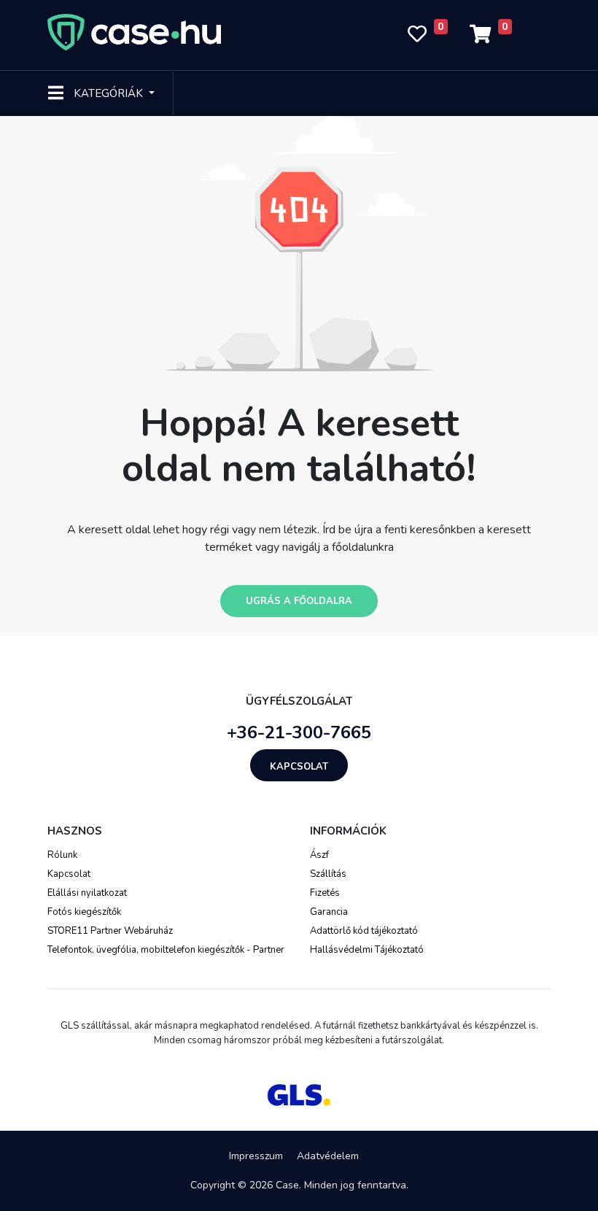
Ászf (319, 855)
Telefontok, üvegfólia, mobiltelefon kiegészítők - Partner (165, 949)
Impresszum (256, 1156)
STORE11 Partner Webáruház (110, 930)
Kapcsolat (299, 766)
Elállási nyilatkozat (87, 892)
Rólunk (62, 855)
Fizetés (325, 892)
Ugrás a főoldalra (299, 601)
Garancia (329, 911)
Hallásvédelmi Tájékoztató (367, 949)
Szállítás (328, 874)
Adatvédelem (328, 1156)
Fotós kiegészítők (84, 911)
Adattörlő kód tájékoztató (364, 930)
